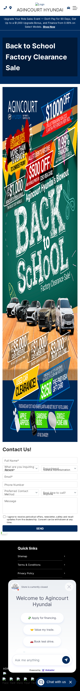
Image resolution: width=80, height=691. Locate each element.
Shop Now (49, 26)
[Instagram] (20, 681)
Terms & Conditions (29, 564)
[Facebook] (5, 681)
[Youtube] (27, 681)
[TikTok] (34, 681)
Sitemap (22, 556)
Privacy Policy (26, 573)
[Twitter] (13, 681)
